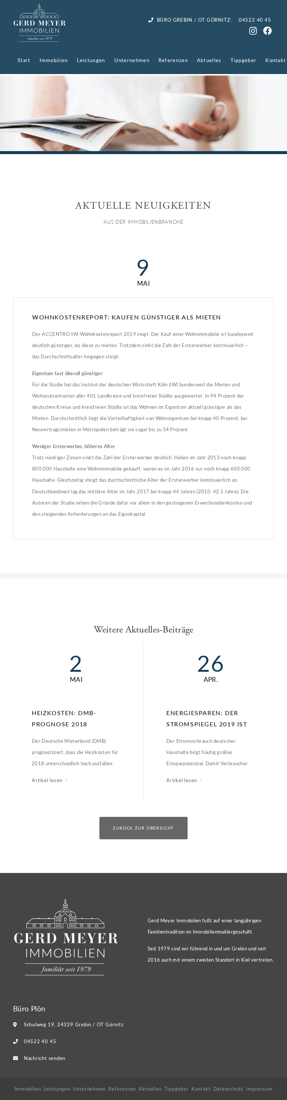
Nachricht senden (44, 1057)
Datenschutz (228, 1088)
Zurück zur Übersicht (143, 828)
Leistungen (91, 60)
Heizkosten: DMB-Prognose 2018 (64, 718)
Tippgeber (244, 60)
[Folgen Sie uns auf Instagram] (254, 32)
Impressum (259, 1088)
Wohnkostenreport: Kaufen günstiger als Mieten (126, 317)
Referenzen (173, 60)
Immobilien (54, 60)
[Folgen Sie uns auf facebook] (268, 32)
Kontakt (275, 60)
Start (24, 60)
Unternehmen (131, 60)
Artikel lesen (48, 780)
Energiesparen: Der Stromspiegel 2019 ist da (206, 719)
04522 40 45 (40, 1041)
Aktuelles (209, 60)
